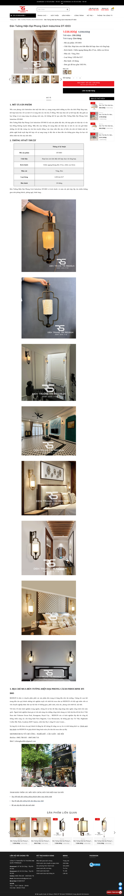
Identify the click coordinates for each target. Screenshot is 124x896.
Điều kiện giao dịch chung (44, 860)
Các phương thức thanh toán (45, 866)
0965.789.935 (19, 876)
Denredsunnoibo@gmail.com (22, 878)
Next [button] (61, 79)
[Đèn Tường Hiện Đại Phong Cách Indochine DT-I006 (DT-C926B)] (104, 827)
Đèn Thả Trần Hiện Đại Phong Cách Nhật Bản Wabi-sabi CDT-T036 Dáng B (106, 105)
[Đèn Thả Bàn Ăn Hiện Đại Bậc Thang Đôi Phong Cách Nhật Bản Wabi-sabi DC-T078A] (94, 136)
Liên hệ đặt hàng (88, 91)
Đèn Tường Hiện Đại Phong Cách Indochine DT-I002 (47, 841)
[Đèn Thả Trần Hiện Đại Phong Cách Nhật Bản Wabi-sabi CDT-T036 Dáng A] (94, 126)
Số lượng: (67, 78)
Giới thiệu (55, 15)
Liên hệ (65, 873)
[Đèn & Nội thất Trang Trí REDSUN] (23, 9)
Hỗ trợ (90, 15)
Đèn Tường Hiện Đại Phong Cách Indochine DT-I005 (89, 841)
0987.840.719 (29, 876)
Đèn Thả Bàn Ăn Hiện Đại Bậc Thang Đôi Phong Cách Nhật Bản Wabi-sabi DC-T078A (105, 135)
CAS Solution (85, 894)
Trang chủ (42, 15)
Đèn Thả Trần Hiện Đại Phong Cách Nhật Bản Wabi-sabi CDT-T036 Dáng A (106, 126)
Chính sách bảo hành (42, 871)
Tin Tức (65, 868)
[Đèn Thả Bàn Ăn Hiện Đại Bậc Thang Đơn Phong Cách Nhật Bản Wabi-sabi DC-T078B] (94, 116)
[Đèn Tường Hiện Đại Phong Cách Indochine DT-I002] (41, 827)
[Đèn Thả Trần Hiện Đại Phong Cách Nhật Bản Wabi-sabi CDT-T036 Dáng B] (94, 106)
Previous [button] (9, 79)
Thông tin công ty (105, 15)
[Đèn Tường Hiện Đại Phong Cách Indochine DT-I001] (20, 827)
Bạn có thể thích (98, 98)
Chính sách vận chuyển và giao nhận (47, 863)
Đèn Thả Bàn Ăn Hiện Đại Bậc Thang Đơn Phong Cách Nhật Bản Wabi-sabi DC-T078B (105, 114)
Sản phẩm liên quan (62, 812)
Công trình (79, 15)
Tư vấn (65, 871)
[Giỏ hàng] (112, 10)
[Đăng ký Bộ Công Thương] (95, 864)
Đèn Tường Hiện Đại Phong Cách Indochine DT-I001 (26, 841)
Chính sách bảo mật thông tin (45, 873)
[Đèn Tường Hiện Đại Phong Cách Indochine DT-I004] (62, 827)
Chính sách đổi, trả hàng (43, 868)
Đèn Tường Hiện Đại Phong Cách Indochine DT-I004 (68, 841)
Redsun (101, 103)
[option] (35, 52)
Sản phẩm (66, 15)
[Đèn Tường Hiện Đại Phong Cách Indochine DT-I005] (83, 827)
